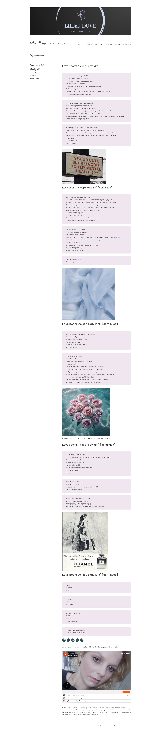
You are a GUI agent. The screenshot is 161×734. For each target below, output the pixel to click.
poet (121, 712)
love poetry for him (97, 712)
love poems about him (125, 710)
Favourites (108, 44)
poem (118, 712)
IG (83, 44)
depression (112, 708)
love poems (115, 710)
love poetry (76, 712)
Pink (95, 44)
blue (97, 708)
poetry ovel (78, 714)
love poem (86, 710)
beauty (93, 708)
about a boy (79, 708)
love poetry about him (85, 712)
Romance (87, 714)
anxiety (85, 708)
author (89, 708)
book (100, 708)
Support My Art (127, 44)
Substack (89, 44)
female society (72, 710)
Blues (101, 44)
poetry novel (71, 714)
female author (119, 708)
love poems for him (67, 712)
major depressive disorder (109, 712)
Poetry (125, 712)
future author (79, 710)
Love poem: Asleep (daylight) (38, 67)
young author (94, 714)
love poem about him (95, 710)
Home (78, 44)
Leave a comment (34, 78)
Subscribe (117, 44)
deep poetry (105, 708)
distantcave (33, 75)
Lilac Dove (37, 43)
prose (83, 714)
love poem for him (107, 710)
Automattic (128, 726)
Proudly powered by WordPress (105, 726)
